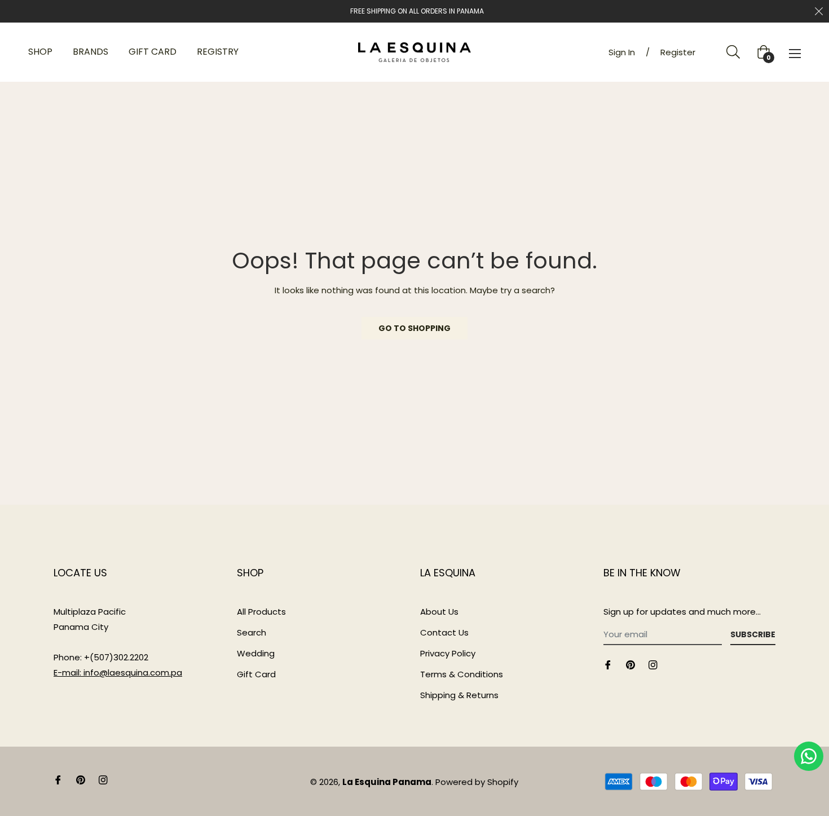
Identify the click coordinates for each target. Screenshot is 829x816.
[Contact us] (808, 756)
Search (251, 632)
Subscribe (752, 634)
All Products (261, 611)
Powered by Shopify (476, 782)
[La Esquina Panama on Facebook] (607, 664)
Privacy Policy (447, 653)
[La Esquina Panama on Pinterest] (630, 664)
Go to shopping (414, 328)
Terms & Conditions (461, 674)
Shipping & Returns (459, 695)
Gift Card (256, 674)
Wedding (256, 653)
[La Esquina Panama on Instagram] (653, 664)
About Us (439, 611)
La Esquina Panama (386, 782)
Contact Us (444, 632)
